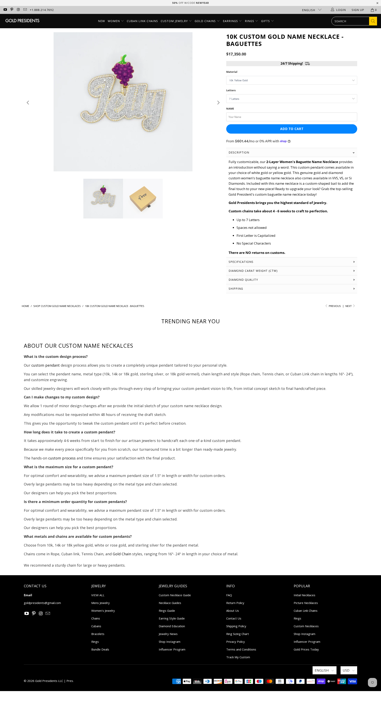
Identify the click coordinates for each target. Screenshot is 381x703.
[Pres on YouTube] (5, 10)
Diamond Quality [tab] (243, 280)
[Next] (218, 102)
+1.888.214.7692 (42, 10)
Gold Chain (122, 554)
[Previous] (28, 102)
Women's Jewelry (103, 611)
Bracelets (97, 634)
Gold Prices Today (306, 649)
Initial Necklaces (304, 595)
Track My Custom (238, 657)
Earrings (231, 21)
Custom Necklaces (306, 626)
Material (231, 72)
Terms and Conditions (241, 649)
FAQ (229, 595)
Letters (231, 90)
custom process (62, 458)
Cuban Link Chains (142, 21)
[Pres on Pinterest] (12, 10)
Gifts (266, 21)
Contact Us (233, 618)
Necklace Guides (170, 603)
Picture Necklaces (306, 603)
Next (348, 306)
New (101, 21)
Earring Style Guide (172, 618)
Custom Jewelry (175, 21)
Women (114, 21)
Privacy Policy (235, 642)
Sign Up (358, 10)
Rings (250, 21)
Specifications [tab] (241, 262)
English (309, 10)
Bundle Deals (100, 649)
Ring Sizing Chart (237, 634)
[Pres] (22, 21)
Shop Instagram (169, 642)
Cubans (96, 626)
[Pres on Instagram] (18, 10)
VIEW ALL (97, 595)
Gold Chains (206, 21)
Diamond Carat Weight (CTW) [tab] (254, 271)
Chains (95, 618)
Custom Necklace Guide (175, 595)
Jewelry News (168, 634)
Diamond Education (172, 626)
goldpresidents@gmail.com (42, 603)
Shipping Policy (236, 626)
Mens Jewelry (100, 603)
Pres (69, 681)
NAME (230, 108)
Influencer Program (172, 649)
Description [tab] (239, 152)
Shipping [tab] (236, 288)
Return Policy (235, 603)
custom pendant (45, 365)
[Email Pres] (25, 10)
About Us (232, 611)
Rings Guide (167, 611)
